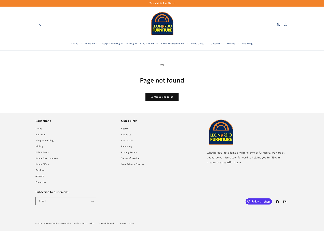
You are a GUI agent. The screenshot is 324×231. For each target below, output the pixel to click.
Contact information (107, 223)
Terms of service (126, 223)
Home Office (42, 164)
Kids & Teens (42, 152)
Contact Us (127, 140)
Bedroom (40, 134)
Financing (40, 181)
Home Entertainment (47, 158)
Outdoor (40, 170)
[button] (39, 24)
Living (38, 128)
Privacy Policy (129, 152)
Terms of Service (130, 158)
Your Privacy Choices (132, 164)
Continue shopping (162, 96)
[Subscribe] (92, 201)
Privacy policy (88, 223)
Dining (39, 146)
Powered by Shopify (70, 223)
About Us (126, 134)
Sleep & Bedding (44, 140)
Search (125, 128)
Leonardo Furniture (52, 223)
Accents (39, 176)
